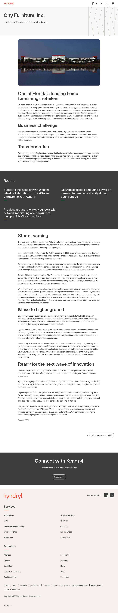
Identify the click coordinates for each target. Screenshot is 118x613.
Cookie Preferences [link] (12, 589)
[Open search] (107, 3)
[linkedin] (106, 495)
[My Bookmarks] (101, 3)
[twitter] (112, 495)
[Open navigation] (113, 3)
